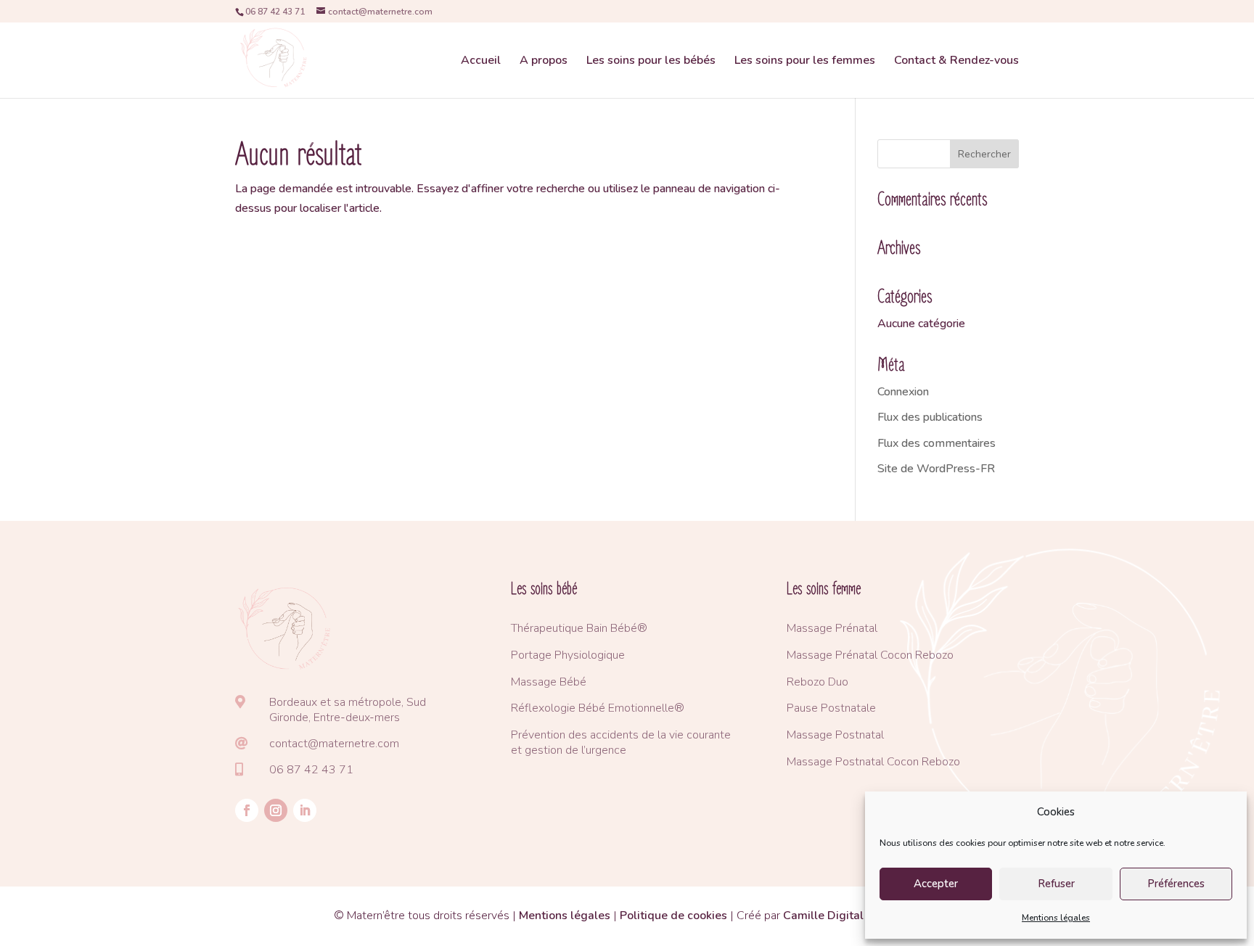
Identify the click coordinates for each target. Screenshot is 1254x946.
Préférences (1176, 883)
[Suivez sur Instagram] (275, 810)
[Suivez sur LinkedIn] (304, 810)
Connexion (903, 392)
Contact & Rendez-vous (956, 61)
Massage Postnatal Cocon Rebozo (873, 762)
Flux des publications (930, 417)
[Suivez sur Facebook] (246, 810)
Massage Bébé (548, 682)
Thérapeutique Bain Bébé (574, 628)
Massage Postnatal (835, 735)
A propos (543, 61)
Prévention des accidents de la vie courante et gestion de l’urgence (621, 742)
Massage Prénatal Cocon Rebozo (870, 655)
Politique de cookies (673, 916)
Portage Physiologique (568, 655)
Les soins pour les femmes (804, 61)
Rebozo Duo (817, 682)
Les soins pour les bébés (651, 61)
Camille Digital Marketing (851, 916)
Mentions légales (1056, 918)
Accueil (481, 61)
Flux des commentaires (936, 443)
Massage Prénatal (832, 628)
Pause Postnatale (831, 708)
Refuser (1056, 883)
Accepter (936, 883)
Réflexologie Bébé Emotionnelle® (597, 708)
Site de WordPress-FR (936, 469)
